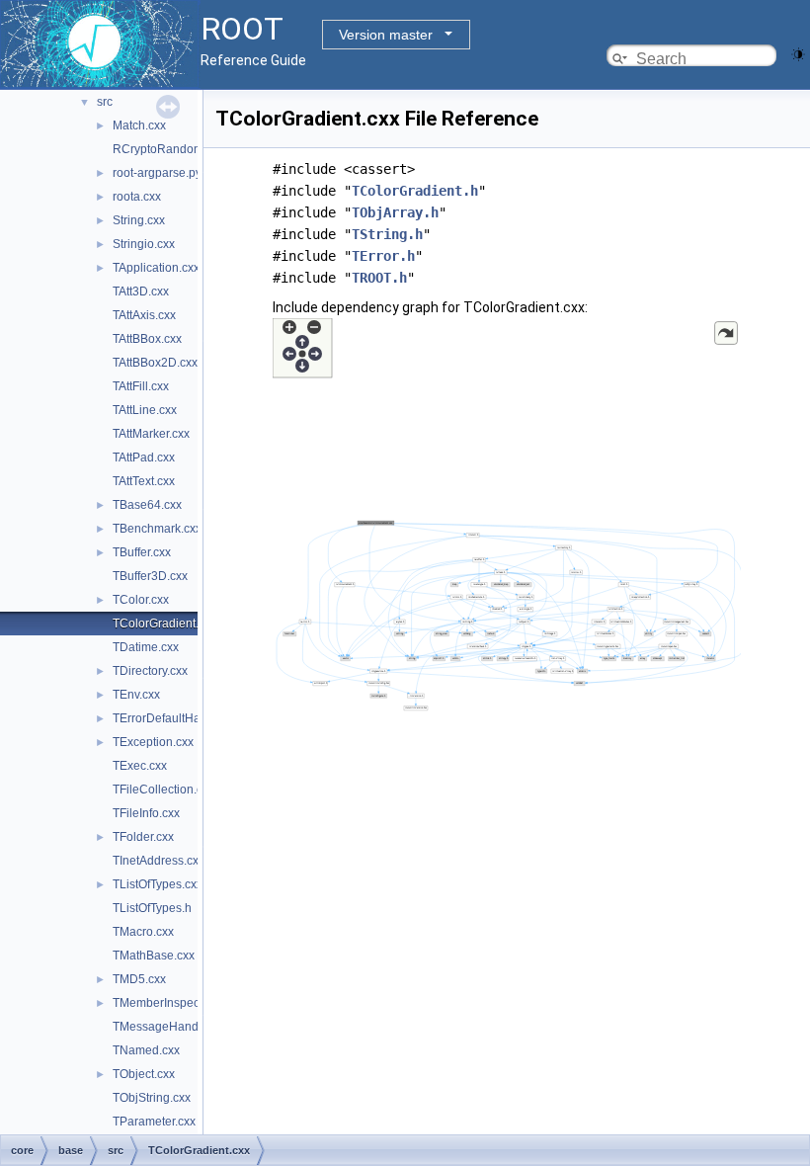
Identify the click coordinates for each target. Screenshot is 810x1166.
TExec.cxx (140, 766)
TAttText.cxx (144, 481)
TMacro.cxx (143, 932)
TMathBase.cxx (154, 955)
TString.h (387, 234)
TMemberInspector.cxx (173, 1003)
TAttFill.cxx (141, 386)
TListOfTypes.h (152, 908)
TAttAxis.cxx (144, 315)
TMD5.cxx (139, 979)
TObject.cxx (144, 1074)
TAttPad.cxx (144, 457)
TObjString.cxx (152, 1098)
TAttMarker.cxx (151, 434)
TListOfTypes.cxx (157, 884)
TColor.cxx (141, 600)
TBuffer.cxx (142, 552)
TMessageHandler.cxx (172, 1027)
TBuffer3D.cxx (150, 576)
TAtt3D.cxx (141, 291)
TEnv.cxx (136, 695)
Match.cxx (139, 125)
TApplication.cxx (156, 268)
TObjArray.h (395, 212)
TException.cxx (153, 742)
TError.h (383, 256)
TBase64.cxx (147, 505)
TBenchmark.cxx (157, 529)
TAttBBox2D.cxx (155, 363)
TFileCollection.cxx (163, 789)
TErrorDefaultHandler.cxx (180, 718)
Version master (386, 34)
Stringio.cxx (144, 244)
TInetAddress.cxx (158, 861)
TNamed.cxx (146, 1050)
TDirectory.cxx (150, 671)
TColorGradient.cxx (164, 623)
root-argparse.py (157, 173)
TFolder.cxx (143, 837)
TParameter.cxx (154, 1121)
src (105, 102)
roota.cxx (137, 197)
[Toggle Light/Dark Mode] (798, 52)
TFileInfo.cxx (146, 813)
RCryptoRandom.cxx (168, 149)
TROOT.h (379, 278)
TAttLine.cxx (145, 410)
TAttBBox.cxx (147, 339)
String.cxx (139, 220)
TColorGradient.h (415, 191)
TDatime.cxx (146, 647)
